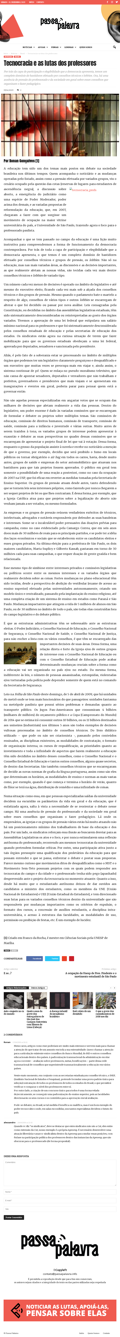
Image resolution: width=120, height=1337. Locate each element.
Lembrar (68, 47)
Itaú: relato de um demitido (82, 1012)
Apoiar (41, 47)
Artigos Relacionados (16, 988)
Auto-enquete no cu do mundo (14, 1012)
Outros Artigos (38, 988)
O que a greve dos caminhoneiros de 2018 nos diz (105, 1014)
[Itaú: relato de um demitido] (83, 1000)
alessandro (9, 1122)
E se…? (7, 973)
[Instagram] (112, 2)
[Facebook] (107, 2)
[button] (114, 47)
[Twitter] (117, 2)
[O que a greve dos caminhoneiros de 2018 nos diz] (106, 1000)
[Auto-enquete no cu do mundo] (14, 1000)
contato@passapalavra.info (60, 1274)
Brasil (22, 54)
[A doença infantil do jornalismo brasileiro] (60, 1000)
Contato (40, 2)
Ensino (14, 950)
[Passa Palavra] (60, 24)
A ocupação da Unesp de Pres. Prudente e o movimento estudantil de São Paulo (90, 975)
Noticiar (27, 47)
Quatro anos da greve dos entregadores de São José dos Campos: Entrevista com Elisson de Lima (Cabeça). (37, 1019)
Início (31, 2)
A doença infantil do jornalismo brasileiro (58, 1014)
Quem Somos (85, 47)
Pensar (54, 47)
